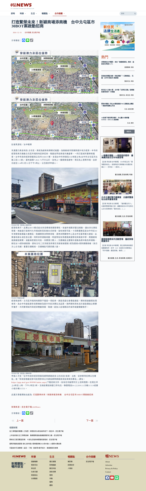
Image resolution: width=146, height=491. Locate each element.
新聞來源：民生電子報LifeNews (25, 407)
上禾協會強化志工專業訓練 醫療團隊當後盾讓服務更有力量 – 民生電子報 (35, 435)
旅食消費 (131, 109)
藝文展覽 (118, 174)
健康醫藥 (127, 67)
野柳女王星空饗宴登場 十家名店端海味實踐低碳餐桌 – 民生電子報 (33, 439)
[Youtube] (112, 478)
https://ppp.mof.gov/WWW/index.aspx (28, 382)
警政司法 (127, 81)
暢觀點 (45, 13)
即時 (13, 13)
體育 (51, 485)
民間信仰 (71, 465)
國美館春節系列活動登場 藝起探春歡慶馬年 (117, 240)
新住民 (128, 95)
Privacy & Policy (111, 468)
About (107, 462)
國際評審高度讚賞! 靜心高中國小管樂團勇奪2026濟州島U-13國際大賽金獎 (35, 444)
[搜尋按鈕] (135, 14)
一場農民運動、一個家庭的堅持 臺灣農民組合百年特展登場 (117, 156)
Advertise (108, 465)
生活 (33, 13)
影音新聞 (125, 174)
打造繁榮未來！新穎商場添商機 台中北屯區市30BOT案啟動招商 (63, 395)
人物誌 (70, 468)
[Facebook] (107, 478)
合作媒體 (59, 13)
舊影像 (70, 461)
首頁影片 (129, 258)
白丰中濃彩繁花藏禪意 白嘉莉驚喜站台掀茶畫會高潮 (117, 198)
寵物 (51, 482)
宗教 (51, 478)
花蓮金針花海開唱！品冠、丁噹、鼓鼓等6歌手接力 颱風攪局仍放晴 (33, 448)
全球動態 (34, 478)
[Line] (117, 478)
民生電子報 (36, 32)
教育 (132, 123)
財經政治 (34, 475)
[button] (129, 132)
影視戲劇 (52, 465)
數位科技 (52, 468)
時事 (22, 13)
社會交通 (34, 472)
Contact (108, 472)
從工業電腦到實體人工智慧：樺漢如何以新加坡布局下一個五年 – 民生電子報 (36, 431)
